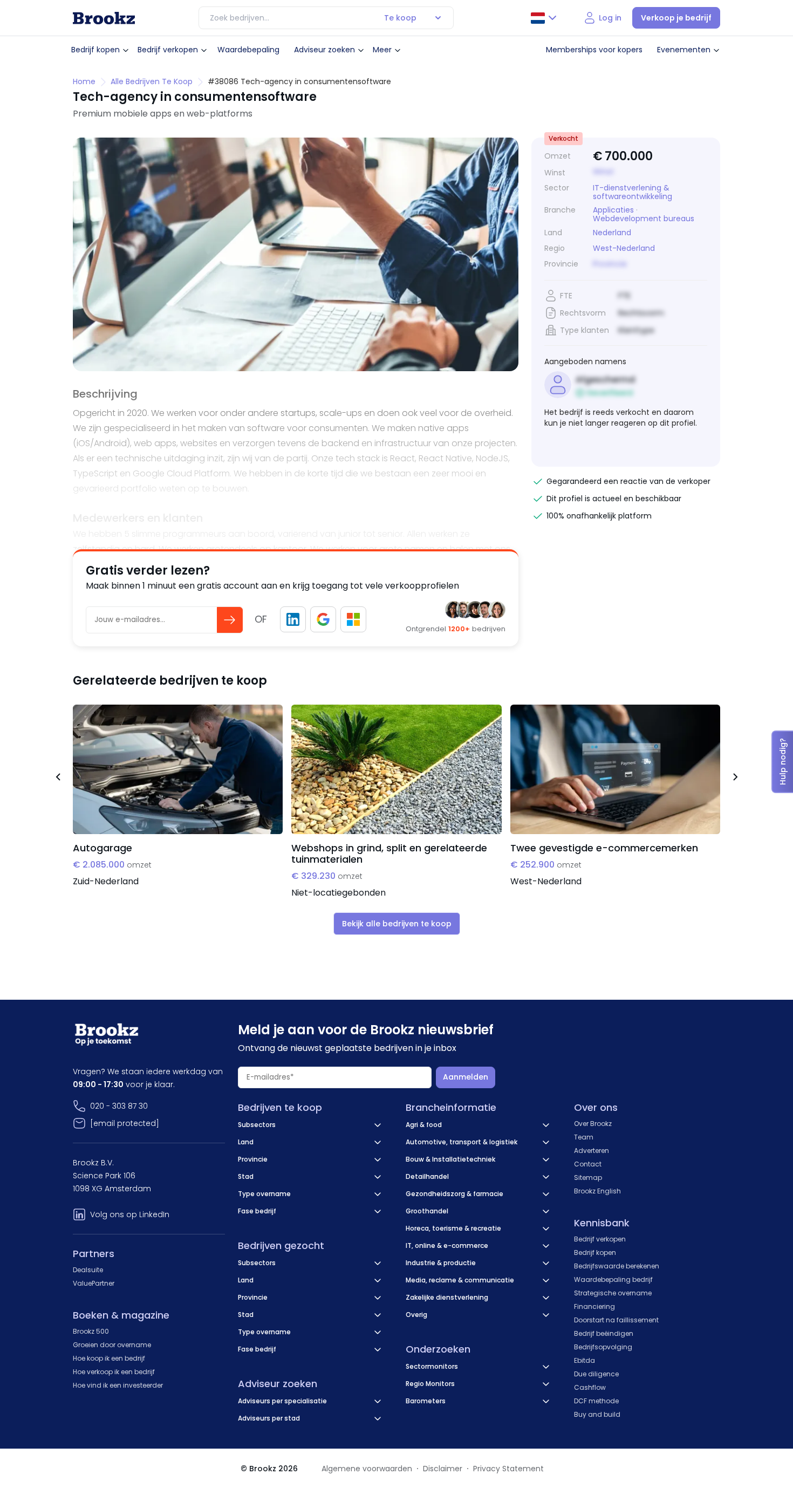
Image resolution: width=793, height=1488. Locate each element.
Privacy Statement (508, 1468)
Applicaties (613, 209)
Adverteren (591, 1150)
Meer (382, 49)
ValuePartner (93, 1283)
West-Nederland (624, 248)
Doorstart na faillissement (616, 1320)
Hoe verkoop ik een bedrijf (114, 1371)
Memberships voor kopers (594, 49)
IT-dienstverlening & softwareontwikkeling (632, 192)
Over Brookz (593, 1123)
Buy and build (597, 1414)
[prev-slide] (57, 778)
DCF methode (596, 1400)
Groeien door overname (112, 1344)
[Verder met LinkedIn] (293, 619)
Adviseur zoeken (324, 49)
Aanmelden (465, 1076)
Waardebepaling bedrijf (613, 1279)
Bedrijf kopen (95, 49)
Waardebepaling (248, 49)
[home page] (104, 18)
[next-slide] (735, 778)
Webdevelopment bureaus (643, 218)
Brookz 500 (91, 1331)
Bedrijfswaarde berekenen (616, 1266)
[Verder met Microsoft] (353, 619)
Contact (587, 1164)
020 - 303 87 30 (119, 1106)
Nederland (612, 233)
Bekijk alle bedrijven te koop (397, 923)
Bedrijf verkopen (168, 49)
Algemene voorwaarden (367, 1468)
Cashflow (590, 1387)
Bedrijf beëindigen (603, 1333)
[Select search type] (438, 17)
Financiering (594, 1306)
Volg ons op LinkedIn (129, 1214)
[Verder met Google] (323, 619)
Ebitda (584, 1360)
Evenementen (683, 49)
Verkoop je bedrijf (676, 17)
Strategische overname (613, 1293)
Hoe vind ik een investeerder (118, 1385)
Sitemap (588, 1177)
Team (583, 1137)
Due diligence (596, 1373)
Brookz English (597, 1191)
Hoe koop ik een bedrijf (109, 1358)
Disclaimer (442, 1468)
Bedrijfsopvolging (603, 1347)
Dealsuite (88, 1269)
